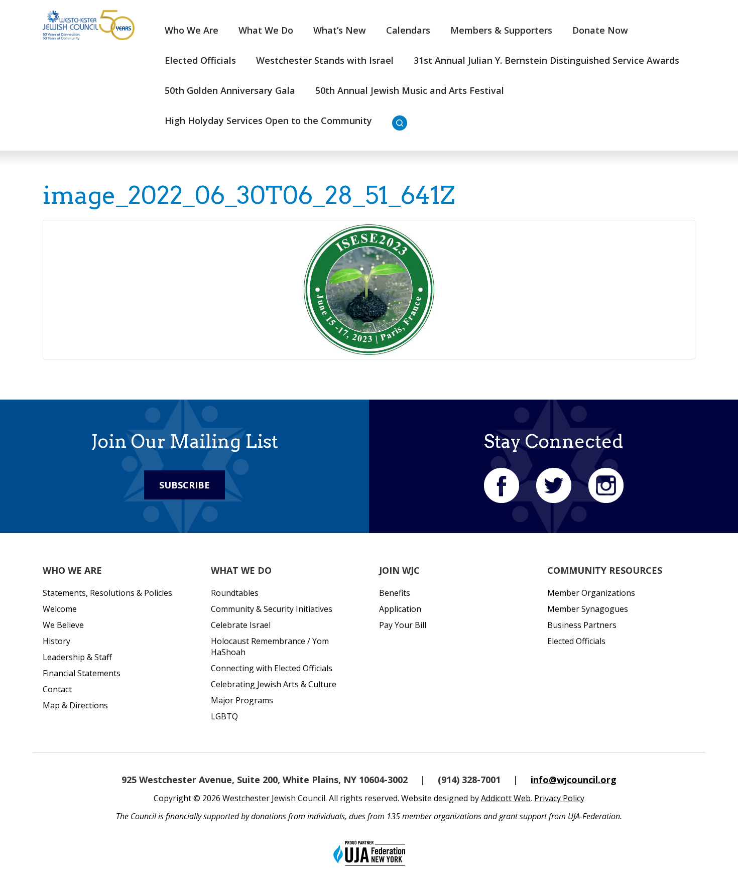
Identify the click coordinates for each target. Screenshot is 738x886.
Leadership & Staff (77, 657)
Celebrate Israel (241, 624)
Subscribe (184, 485)
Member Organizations (591, 592)
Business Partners (582, 624)
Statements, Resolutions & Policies (107, 592)
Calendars (408, 30)
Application (400, 608)
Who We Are (191, 30)
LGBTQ (224, 716)
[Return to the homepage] (89, 25)
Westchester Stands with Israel (325, 60)
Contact (57, 689)
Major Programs (242, 700)
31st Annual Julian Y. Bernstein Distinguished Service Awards (546, 60)
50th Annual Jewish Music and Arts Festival (409, 90)
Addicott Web (506, 798)
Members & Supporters (501, 30)
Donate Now (600, 30)
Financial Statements (81, 673)
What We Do (265, 30)
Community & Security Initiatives (271, 608)
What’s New (339, 30)
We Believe (63, 624)
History (56, 641)
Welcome (60, 608)
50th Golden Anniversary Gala (230, 90)
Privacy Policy (559, 798)
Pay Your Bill (402, 624)
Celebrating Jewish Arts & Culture (273, 684)
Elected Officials (200, 60)
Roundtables (235, 592)
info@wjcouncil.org (574, 780)
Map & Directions (75, 705)
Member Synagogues (587, 608)
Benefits (394, 592)
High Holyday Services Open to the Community (268, 120)
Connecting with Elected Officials (271, 668)
